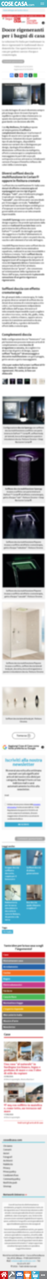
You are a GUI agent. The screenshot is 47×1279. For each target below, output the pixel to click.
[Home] (17, 4)
